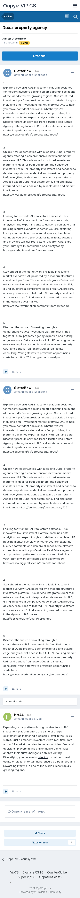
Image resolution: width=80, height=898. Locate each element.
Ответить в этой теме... (28, 811)
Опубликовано (30, 74)
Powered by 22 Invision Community (40, 891)
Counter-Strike (57, 872)
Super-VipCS (26, 877)
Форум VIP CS (19, 6)
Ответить (40, 56)
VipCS (14, 872)
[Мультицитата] (5, 371)
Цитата (16, 371)
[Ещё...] (73, 72)
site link (43, 757)
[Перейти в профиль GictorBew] (7, 73)
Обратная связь (50, 877)
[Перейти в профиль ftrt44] (7, 717)
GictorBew (18, 38)
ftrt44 (19, 715)
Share (41, 833)
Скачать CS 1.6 (33, 872)
